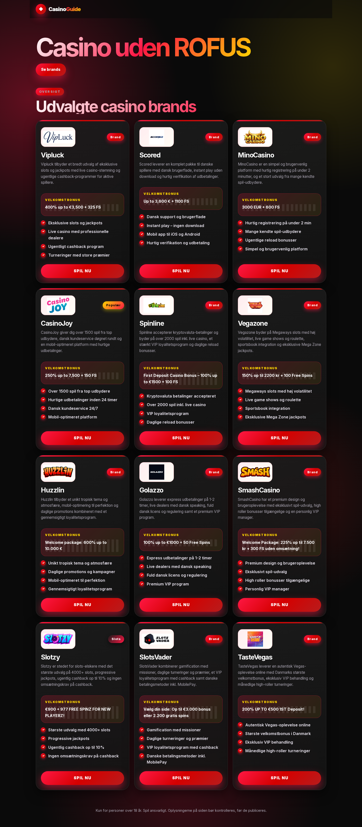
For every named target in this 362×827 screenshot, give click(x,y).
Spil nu (82, 270)
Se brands (50, 69)
